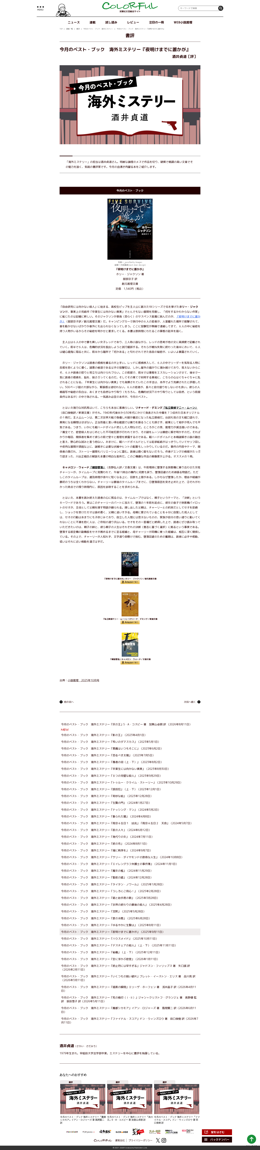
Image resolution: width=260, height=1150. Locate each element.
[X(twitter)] (158, 1140)
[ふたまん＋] (105, 1131)
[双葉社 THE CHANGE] (122, 1131)
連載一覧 (69, 29)
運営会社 (120, 1140)
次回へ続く (190, 702)
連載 (93, 22)
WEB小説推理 (183, 22)
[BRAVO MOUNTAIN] (171, 1131)
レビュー (133, 22)
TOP (61, 29)
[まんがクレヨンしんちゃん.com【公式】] (72, 1131)
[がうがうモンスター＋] (89, 1131)
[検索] (220, 8)
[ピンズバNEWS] (138, 1131)
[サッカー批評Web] (155, 1131)
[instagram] (164, 1140)
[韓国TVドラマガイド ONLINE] (188, 1131)
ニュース (74, 22)
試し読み (111, 22)
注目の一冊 (156, 22)
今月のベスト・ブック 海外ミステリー (98, 29)
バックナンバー (219, 1139)
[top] (130, 6)
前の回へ (69, 702)
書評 (78, 29)
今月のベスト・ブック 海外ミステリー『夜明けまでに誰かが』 (141, 29)
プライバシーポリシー (140, 1140)
